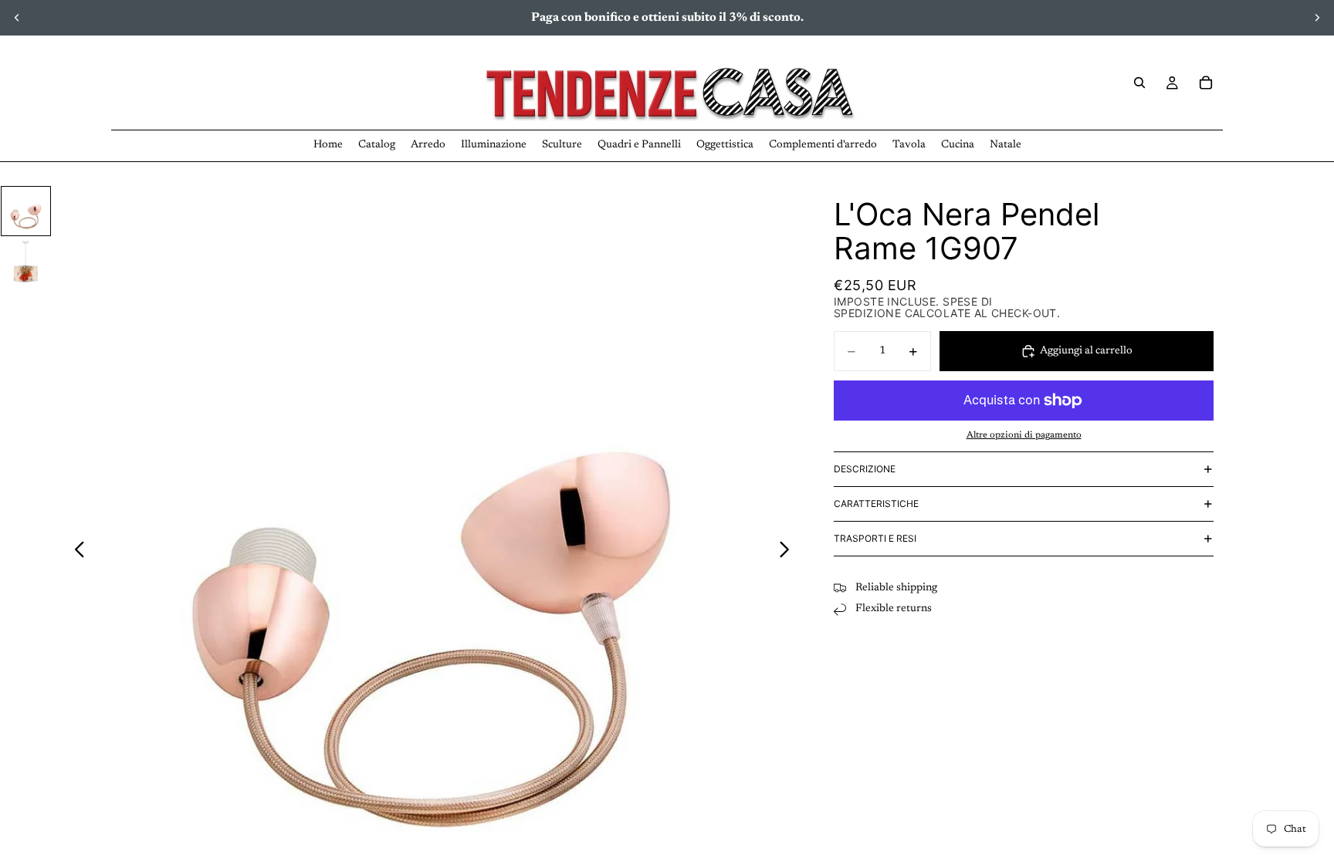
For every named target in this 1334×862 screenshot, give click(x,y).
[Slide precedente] (17, 18)
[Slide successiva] (1317, 18)
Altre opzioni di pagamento (1024, 435)
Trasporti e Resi (875, 538)
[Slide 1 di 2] (25, 211)
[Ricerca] (1139, 83)
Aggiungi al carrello (1086, 351)
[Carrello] (1206, 83)
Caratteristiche (876, 503)
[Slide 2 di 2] (25, 264)
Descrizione (865, 469)
